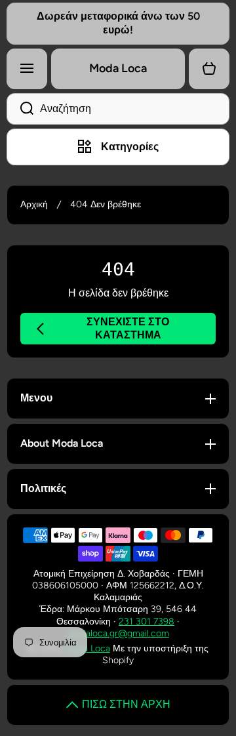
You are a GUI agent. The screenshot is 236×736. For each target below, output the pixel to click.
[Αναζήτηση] (20, 109)
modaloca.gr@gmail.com (118, 633)
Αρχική (34, 204)
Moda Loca (87, 648)
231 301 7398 (146, 621)
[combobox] (118, 109)
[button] (209, 69)
